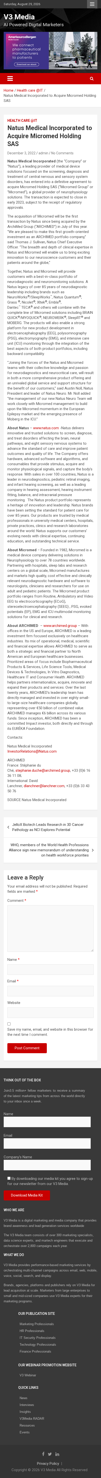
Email (13, 981)
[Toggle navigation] (10, 78)
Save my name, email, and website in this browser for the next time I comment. (50, 1032)
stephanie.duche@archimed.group (42, 770)
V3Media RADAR (32, 1418)
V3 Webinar (28, 1375)
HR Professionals (32, 1331)
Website (13, 1003)
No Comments (62, 153)
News (23, 1398)
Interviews (27, 1405)
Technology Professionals (38, 1344)
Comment (16, 900)
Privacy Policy (48, 1463)
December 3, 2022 (21, 153)
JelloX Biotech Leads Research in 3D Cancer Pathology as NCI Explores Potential (48, 827)
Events (25, 1432)
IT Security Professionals (38, 1338)
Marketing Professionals (37, 1324)
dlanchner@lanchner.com (44, 786)
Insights (25, 1412)
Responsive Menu (92, 4)
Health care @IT (22, 120)
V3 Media (19, 16)
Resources (27, 1425)
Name (13, 959)
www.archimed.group (60, 625)
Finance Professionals (35, 1351)
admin (43, 153)
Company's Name (18, 1157)
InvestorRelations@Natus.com (32, 751)
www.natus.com (46, 428)
